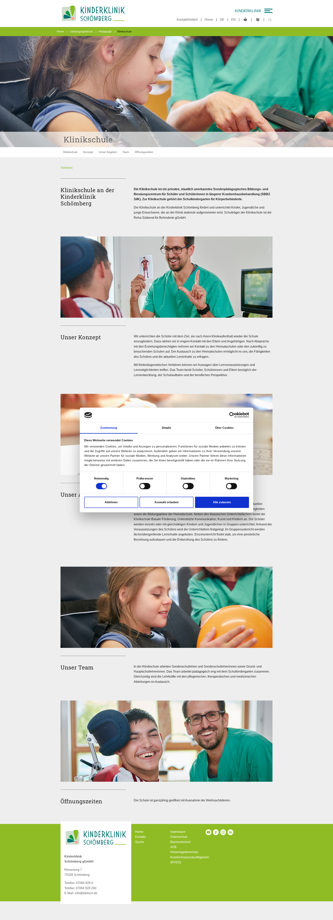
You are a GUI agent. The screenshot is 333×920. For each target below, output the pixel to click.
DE (222, 19)
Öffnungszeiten (144, 152)
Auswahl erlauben (166, 502)
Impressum (177, 831)
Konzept (88, 152)
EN (233, 19)
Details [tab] (166, 427)
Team (125, 152)
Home (209, 19)
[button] (67, 167)
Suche (139, 842)
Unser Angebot (108, 152)
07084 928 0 (84, 883)
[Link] (93, 13)
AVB (173, 847)
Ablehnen (111, 502)
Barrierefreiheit (180, 842)
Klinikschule (70, 152)
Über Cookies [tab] (224, 427)
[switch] (144, 486)
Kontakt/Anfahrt (187, 19)
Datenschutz (179, 836)
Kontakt (140, 836)
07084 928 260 (86, 888)
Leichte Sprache (245, 19)
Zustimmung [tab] (108, 427)
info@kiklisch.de (86, 893)
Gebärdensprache (257, 19)
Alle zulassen (222, 502)
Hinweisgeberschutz (184, 852)
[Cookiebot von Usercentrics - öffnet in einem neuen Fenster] (232, 415)
